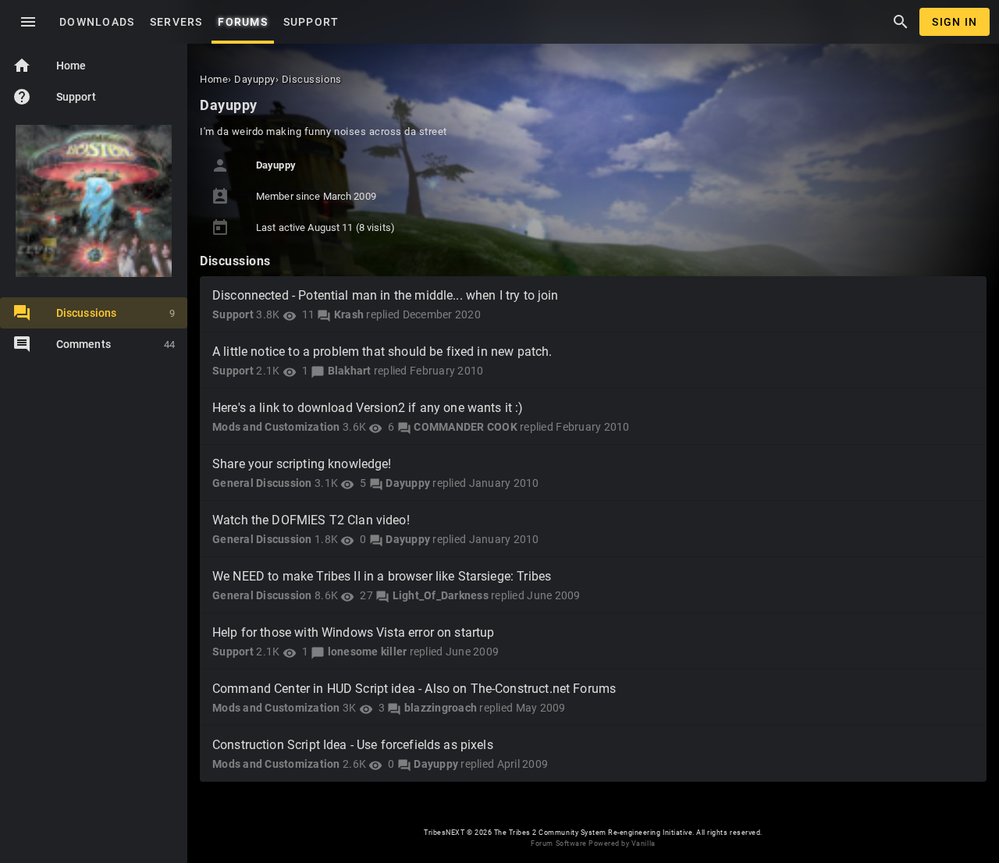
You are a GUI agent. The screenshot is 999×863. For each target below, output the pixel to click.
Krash (349, 314)
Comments (115, 344)
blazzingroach (440, 707)
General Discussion (262, 483)
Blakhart (350, 370)
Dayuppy (408, 483)
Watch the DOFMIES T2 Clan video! (311, 520)
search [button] (900, 21)
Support (54, 96)
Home (49, 65)
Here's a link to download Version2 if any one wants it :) (368, 407)
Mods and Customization (276, 427)
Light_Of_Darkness (441, 595)
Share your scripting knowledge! (302, 463)
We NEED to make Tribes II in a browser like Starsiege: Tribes (381, 576)
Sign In (954, 22)
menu (28, 21)
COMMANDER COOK (465, 427)
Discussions (115, 313)
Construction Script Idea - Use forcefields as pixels (352, 744)
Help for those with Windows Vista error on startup (353, 632)
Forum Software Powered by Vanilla (593, 843)
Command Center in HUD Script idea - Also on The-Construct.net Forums (414, 688)
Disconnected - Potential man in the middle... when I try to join (385, 295)
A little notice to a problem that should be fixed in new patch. (382, 351)
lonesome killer (367, 651)
